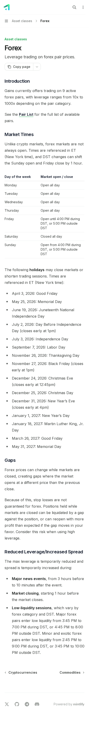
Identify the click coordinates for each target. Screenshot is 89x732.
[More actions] (83, 7)
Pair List (26, 114)
